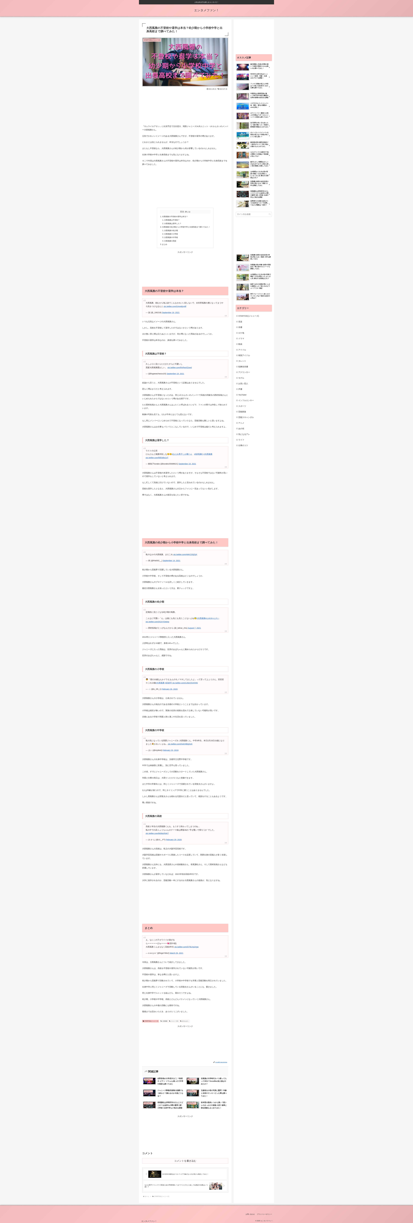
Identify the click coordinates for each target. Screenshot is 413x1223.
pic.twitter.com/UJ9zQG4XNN (185, 683)
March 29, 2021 (176, 953)
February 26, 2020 (170, 689)
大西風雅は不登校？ (172, 220)
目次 (182, 212)
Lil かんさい (185, 1021)
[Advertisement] (185, 107)
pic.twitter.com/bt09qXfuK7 (157, 833)
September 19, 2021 (175, 374)
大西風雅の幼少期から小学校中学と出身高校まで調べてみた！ (186, 227)
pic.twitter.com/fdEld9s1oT (157, 458)
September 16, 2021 (171, 312)
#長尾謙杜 (198, 454)
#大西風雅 (207, 454)
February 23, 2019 (170, 750)
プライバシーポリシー (264, 1214)
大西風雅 (164, 1021)
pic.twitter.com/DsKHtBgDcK (180, 744)
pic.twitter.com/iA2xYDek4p (157, 622)
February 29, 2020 (174, 840)
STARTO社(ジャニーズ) (151, 1021)
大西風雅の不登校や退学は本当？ (175, 216)
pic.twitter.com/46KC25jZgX (185, 554)
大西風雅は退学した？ (172, 223)
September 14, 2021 (171, 561)
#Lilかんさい (213, 618)
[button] (270, 214)
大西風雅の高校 (170, 241)
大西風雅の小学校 (171, 234)
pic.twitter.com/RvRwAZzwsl (180, 367)
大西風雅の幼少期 (171, 230)
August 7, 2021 (194, 628)
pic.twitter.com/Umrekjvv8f (175, 306)
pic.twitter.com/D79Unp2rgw (186, 947)
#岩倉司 (168, 683)
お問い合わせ (250, 1214)
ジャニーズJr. (174, 1021)
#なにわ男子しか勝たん (182, 454)
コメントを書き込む (185, 1161)
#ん (206, 618)
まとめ (164, 244)
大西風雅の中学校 (171, 237)
